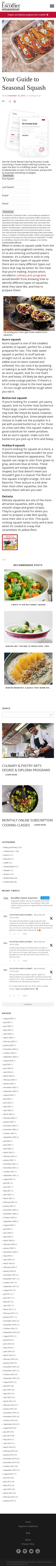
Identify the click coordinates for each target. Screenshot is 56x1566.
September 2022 (10, 1137)
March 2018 (8, 1263)
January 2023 (8, 1122)
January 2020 (8, 1248)
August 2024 (8, 1060)
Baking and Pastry (10, 847)
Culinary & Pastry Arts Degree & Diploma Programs (26, 767)
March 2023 (8, 1114)
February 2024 (9, 1080)
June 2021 (7, 1187)
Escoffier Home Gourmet (21, 915)
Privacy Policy (28, 1543)
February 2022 (9, 1156)
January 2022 (8, 1160)
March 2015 (8, 1401)
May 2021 (7, 1191)
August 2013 (8, 1474)
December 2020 (10, 1210)
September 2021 (10, 1175)
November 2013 (10, 1462)
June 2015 (7, 1390)
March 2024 (8, 1076)
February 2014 (9, 1451)
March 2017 (8, 1309)
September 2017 (10, 1286)
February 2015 (9, 1405)
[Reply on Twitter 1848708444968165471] (11, 996)
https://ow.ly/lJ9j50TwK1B (25, 989)
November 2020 (10, 1214)
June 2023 (7, 1103)
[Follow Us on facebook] (18, 1551)
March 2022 (8, 1152)
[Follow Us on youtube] (37, 1551)
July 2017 (7, 1294)
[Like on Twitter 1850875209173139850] (19, 934)
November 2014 (10, 1416)
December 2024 (10, 1049)
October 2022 (9, 1133)
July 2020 (7, 1229)
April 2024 (7, 1072)
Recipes (7, 874)
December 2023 (10, 1087)
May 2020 (7, 1237)
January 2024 (8, 1083)
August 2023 (8, 1095)
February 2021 (9, 1202)
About (28, 1539)
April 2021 (7, 1194)
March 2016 (8, 1355)
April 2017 (7, 1305)
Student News (9, 878)
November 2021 (10, 1168)
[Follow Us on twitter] (31, 1551)
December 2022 (10, 1126)
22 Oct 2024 (14, 971)
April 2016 (7, 1351)
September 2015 (10, 1378)
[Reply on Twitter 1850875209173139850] (11, 934)
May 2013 (7, 1485)
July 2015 (7, 1386)
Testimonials (8, 882)
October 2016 (9, 1328)
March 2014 (8, 1447)
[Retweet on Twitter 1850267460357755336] (15, 961)
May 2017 (7, 1302)
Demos (6, 855)
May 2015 (7, 1393)
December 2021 (10, 1164)
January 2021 (8, 1206)
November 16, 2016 (16, 95)
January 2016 (8, 1363)
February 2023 (9, 1118)
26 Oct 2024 (14, 944)
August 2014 (8, 1428)
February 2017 (9, 1313)
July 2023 (7, 1099)
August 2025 (8, 1018)
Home (28, 1521)
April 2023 (7, 1110)
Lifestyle (7, 870)
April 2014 (7, 1443)
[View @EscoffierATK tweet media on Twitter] (36, 988)
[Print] (16, 101)
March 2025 (8, 1038)
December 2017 (10, 1275)
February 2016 (9, 1359)
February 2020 (9, 1244)
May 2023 (7, 1106)
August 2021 (8, 1179)
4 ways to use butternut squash (28, 605)
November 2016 (10, 1325)
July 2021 (7, 1183)
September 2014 (10, 1424)
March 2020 (8, 1240)
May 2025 (7, 1030)
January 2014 (8, 1455)
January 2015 (8, 1409)
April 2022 (7, 1149)
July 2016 (7, 1340)
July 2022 (7, 1141)
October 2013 (9, 1466)
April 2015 (7, 1397)
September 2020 (10, 1221)
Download (8, 176)
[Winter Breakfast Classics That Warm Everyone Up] (28, 669)
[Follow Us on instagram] (25, 1551)
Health (6, 863)
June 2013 (7, 1481)
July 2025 (7, 1022)
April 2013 (7, 1489)
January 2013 (8, 1501)
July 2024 (7, 1064)
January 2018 (8, 1271)
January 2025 (8, 1045)
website (33, 240)
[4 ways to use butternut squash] (28, 585)
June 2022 (7, 1145)
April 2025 (7, 1034)
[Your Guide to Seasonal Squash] (28, 46)
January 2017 (8, 1317)
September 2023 (10, 1091)
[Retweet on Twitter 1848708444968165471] (15, 996)
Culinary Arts (8, 851)
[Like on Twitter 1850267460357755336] (19, 961)
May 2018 (7, 1256)
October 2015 (9, 1374)
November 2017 (10, 1279)
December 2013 (10, 1458)
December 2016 (10, 1321)
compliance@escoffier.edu (12, 242)
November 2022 (10, 1129)
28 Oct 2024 (14, 917)
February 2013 (9, 1497)
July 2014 (7, 1432)
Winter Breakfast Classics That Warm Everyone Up (29, 688)
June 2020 (7, 1233)
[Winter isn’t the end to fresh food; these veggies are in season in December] (28, 627)
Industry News (9, 866)
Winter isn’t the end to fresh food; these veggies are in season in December (29, 646)
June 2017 (7, 1298)
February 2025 (9, 1041)
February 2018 (9, 1267)
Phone (5, 203)
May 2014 (7, 1439)
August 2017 (8, 1290)
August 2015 (8, 1382)
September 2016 (10, 1332)
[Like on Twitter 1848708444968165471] (19, 996)
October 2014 (9, 1420)
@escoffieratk (39, 915)
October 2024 (9, 1053)
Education (7, 859)
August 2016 (8, 1336)
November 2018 (10, 1252)
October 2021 (9, 1171)
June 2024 (7, 1068)
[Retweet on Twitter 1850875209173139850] (15, 934)
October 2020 (9, 1217)
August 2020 (8, 1225)
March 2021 (8, 1198)
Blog (28, 1532)
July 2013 (7, 1478)
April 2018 (7, 1259)
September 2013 (10, 1470)
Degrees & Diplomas (28, 1526)
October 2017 (9, 1282)
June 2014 (7, 1436)
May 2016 (7, 1348)
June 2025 (7, 1026)
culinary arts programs (31, 275)
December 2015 (10, 1367)
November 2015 (10, 1370)
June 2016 (7, 1344)
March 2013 (8, 1493)
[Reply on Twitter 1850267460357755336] (11, 961)
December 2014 (10, 1413)
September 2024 (10, 1057)
